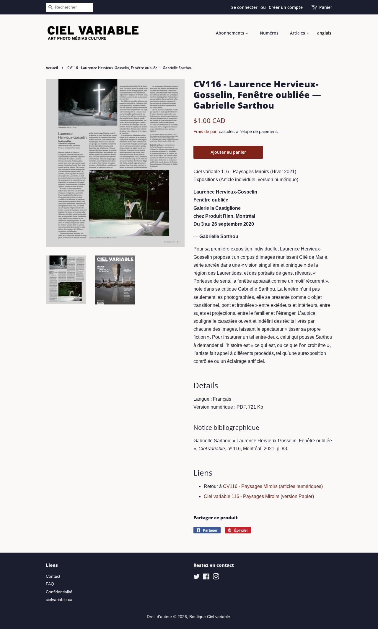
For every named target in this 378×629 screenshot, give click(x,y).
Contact (53, 576)
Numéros (269, 33)
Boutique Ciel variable (209, 617)
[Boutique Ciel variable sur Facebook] (206, 578)
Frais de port (205, 131)
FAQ (50, 584)
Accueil (52, 67)
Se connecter (244, 7)
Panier (325, 7)
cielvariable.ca (59, 599)
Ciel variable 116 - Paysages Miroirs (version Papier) (259, 496)
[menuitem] (324, 33)
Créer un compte (286, 7)
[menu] (324, 33)
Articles (298, 33)
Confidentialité (59, 592)
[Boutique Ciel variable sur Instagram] (216, 578)
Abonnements (230, 33)
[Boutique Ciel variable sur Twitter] (196, 578)
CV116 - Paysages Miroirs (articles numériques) (273, 486)
